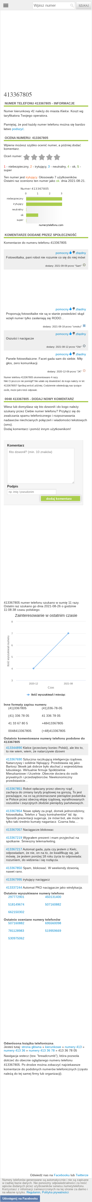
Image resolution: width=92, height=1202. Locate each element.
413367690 (14, 759)
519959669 (53, 930)
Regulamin (33, 1192)
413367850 (14, 868)
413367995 (14, 879)
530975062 (16, 938)
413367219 (14, 837)
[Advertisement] (42, 49)
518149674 (16, 904)
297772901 (16, 897)
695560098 (53, 923)
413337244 (14, 887)
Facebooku (62, 1175)
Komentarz (15, 445)
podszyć (18, 129)
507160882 (53, 904)
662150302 (16, 912)
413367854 (14, 811)
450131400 (53, 897)
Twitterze (82, 1175)
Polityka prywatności (55, 1192)
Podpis (12, 486)
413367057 (14, 829)
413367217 (14, 849)
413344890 (14, 747)
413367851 (14, 788)
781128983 (16, 930)
